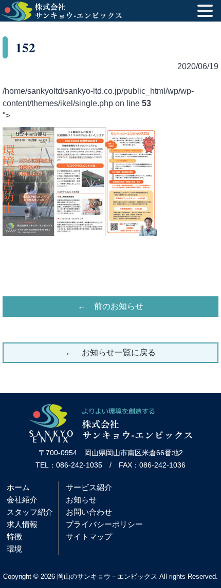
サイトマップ (89, 536)
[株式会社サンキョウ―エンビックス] (110, 440)
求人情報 (22, 524)
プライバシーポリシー (104, 524)
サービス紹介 (89, 487)
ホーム (18, 487)
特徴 (14, 536)
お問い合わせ (89, 512)
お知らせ (81, 499)
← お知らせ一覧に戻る (110, 352)
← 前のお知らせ (110, 306)
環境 (14, 548)
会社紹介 (22, 499)
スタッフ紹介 (30, 512)
